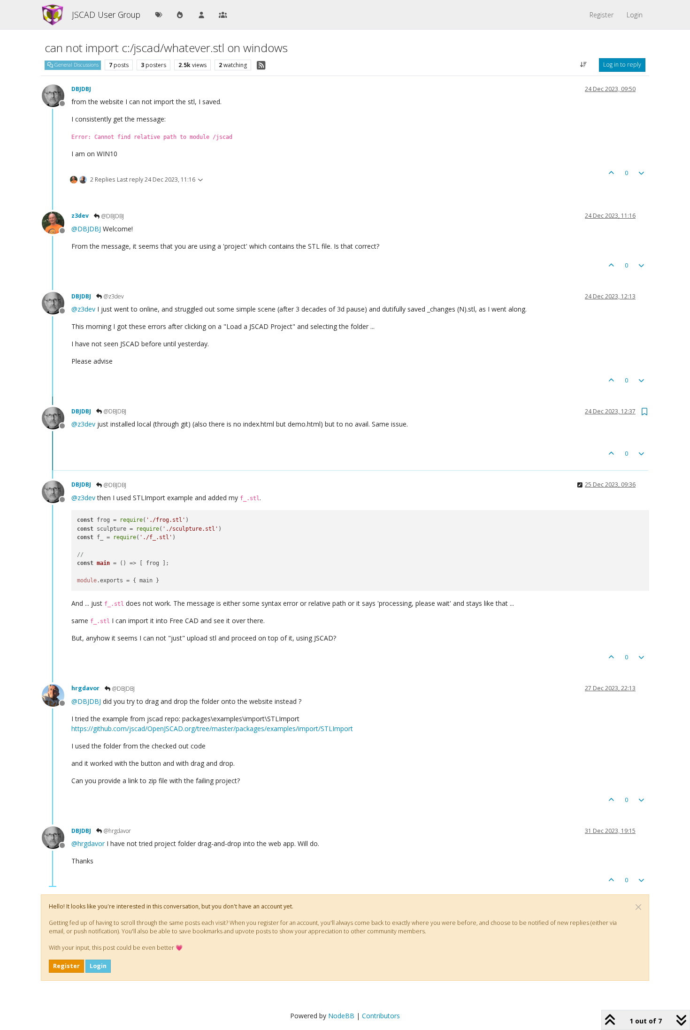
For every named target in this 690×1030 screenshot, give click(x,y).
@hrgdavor (116, 831)
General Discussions (76, 64)
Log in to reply (622, 65)
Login (98, 966)
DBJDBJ (81, 89)
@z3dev (113, 296)
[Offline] (56, 95)
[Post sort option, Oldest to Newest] (583, 64)
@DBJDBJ (112, 216)
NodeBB (341, 1015)
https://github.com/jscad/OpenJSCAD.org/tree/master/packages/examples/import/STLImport (212, 728)
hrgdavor (85, 688)
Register (66, 966)
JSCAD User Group (106, 14)
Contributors (381, 1015)
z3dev (80, 216)
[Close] (638, 907)
